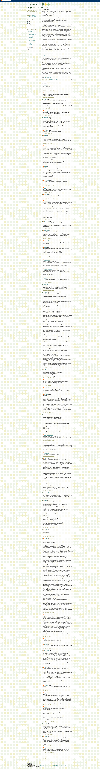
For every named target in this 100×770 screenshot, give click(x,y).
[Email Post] (72, 79)
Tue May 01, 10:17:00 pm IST (48, 367)
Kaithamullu (46, 180)
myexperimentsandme (48, 435)
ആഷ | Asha (46, 221)
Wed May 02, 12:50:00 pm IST (48, 536)
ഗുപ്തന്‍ (45, 538)
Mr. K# (45, 387)
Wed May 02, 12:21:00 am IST (48, 412)
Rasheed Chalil (47, 201)
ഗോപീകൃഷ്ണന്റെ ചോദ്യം (33, 35)
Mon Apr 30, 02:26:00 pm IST (48, 185)
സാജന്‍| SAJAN (47, 260)
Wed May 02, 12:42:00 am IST (48, 432)
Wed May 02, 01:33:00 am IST (48, 440)
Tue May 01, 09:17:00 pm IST (48, 290)
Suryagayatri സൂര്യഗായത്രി (35, 6)
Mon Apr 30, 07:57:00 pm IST (48, 257)
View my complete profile (32, 26)
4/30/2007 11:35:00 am (54, 79)
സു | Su (45, 292)
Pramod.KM (46, 130)
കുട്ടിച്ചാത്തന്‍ (46, 117)
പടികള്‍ (29, 43)
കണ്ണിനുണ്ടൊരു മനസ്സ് (32, 38)
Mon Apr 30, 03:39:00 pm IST (48, 219)
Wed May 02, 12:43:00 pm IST (48, 527)
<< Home (44, 758)
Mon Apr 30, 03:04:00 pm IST (48, 198)
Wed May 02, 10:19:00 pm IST (48, 648)
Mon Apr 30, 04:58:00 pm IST (48, 238)
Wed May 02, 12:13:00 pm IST (48, 490)
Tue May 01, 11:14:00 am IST (48, 275)
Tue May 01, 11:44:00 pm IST (48, 385)
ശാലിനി (45, 99)
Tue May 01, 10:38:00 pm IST (48, 377)
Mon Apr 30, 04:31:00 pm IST (48, 228)
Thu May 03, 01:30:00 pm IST (48, 745)
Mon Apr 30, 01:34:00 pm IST (48, 97)
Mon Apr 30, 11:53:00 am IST (48, 90)
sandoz (45, 135)
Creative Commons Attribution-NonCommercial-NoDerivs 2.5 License (53, 765)
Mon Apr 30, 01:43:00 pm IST (48, 115)
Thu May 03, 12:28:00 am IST (48, 704)
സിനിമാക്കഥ (30, 37)
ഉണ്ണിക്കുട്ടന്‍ (46, 230)
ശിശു (45, 188)
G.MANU (46, 85)
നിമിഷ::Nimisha (47, 284)
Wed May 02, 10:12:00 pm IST (48, 636)
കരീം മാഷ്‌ (46, 369)
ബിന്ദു (45, 278)
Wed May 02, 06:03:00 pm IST (48, 612)
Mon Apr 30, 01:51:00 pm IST (48, 133)
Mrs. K (45, 247)
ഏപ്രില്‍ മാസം (48, 77)
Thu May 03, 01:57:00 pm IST (48, 752)
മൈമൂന (30, 31)
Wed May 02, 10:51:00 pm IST (48, 690)
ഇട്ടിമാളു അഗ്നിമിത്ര (48, 269)
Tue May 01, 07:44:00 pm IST (48, 282)
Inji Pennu (46, 394)
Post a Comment (47, 754)
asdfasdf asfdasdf (47, 145)
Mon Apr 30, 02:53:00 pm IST (48, 192)
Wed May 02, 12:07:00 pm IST (48, 456)
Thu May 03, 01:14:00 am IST (48, 721)
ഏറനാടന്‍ (46, 194)
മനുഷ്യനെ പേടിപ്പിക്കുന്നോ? (47, 55)
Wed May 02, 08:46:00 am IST (48, 450)
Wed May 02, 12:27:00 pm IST (48, 498)
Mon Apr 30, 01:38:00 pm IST (48, 108)
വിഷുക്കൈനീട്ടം (31, 41)
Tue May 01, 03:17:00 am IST (48, 266)
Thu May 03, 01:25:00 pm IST (48, 734)
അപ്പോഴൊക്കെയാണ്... (32, 34)
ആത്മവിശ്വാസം (31, 40)
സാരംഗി (46, 442)
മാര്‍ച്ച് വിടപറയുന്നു (32, 44)
